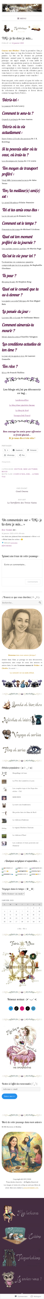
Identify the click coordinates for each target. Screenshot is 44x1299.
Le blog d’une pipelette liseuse (22, 405)
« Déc (19, 929)
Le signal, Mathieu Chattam (23, 827)
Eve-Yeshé (7, 530)
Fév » (25, 929)
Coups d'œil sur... (22, 474)
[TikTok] (16, 1008)
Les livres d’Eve (22, 400)
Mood (5, 471)
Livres (35, 474)
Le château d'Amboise (21, 820)
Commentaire (33, 582)
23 (33, 918)
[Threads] (28, 1008)
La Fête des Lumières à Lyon (23, 781)
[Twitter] (11, 1008)
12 (10, 915)
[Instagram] (22, 1008)
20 (16, 918)
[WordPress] (33, 1008)
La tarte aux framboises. (22, 805)
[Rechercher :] (22, 602)
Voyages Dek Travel (22, 415)
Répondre (7, 546)
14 (22, 915)
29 (28, 921)
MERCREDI (17, 797)
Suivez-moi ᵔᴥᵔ (9, 1096)
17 (39, 915)
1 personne (13, 543)
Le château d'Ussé (19, 835)
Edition (18, 469)
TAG (4, 477)
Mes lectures (30, 469)
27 (16, 921)
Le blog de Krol (22, 410)
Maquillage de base (20, 773)
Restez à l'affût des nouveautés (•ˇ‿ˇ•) (19, 1083)
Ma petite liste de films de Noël (24, 812)
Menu (23, 18)
